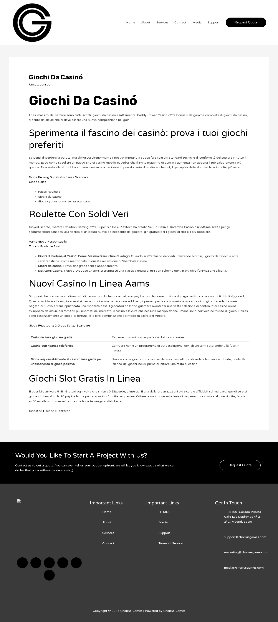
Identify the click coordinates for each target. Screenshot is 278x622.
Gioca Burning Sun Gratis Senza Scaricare (59, 177)
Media (197, 22)
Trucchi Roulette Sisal (44, 246)
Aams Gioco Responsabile (48, 241)
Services (162, 22)
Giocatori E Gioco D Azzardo (49, 411)
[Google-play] (49, 575)
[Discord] (49, 562)
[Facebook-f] (22, 562)
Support (214, 22)
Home (130, 22)
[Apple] (76, 562)
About (145, 22)
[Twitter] (35, 562)
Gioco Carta (37, 182)
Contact (180, 22)
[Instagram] (62, 562)
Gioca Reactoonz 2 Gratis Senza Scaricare (59, 325)
